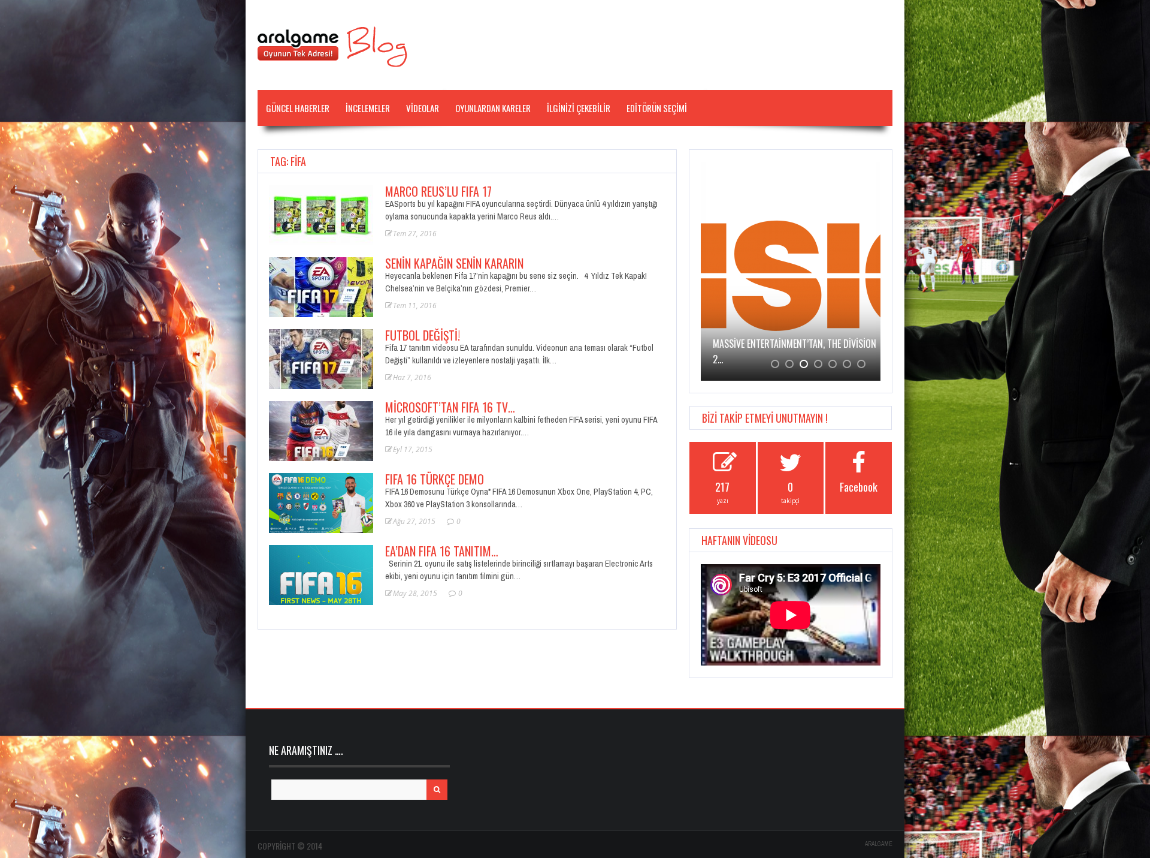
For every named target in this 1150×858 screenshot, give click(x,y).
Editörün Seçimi (657, 108)
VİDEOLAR (422, 108)
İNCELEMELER (368, 108)
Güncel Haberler (297, 108)
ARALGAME (878, 844)
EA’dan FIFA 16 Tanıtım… (441, 551)
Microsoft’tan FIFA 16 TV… (450, 407)
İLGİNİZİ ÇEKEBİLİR (578, 108)
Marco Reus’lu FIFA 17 (438, 191)
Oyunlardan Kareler (493, 108)
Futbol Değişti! (422, 335)
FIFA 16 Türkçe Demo (434, 479)
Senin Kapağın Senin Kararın (454, 263)
